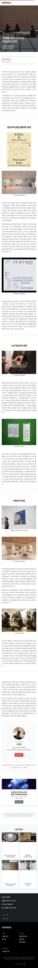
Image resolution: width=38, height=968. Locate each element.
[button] (32, 2)
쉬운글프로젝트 (16, 767)
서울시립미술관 (26, 765)
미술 (16, 765)
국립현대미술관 (6, 765)
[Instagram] (21, 964)
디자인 (13, 765)
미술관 (20, 765)
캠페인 (25, 767)
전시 (22, 767)
